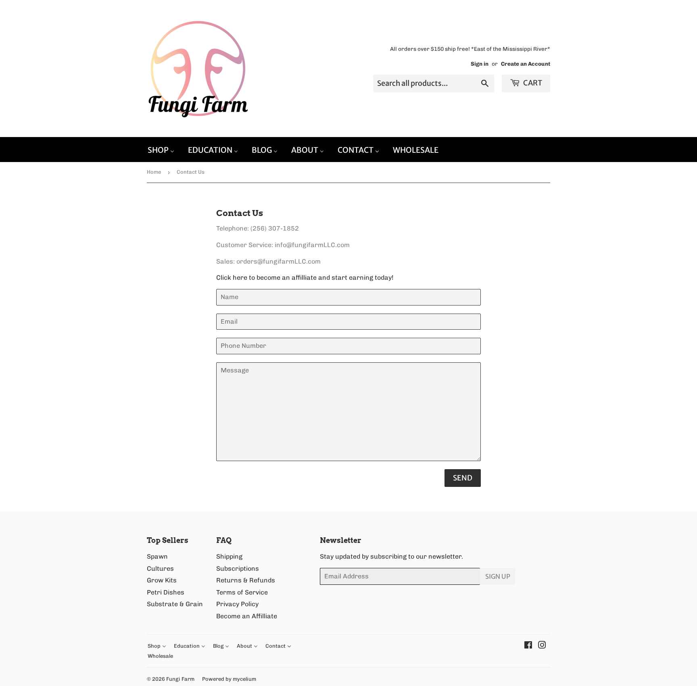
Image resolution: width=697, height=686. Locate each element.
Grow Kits (162, 580)
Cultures (160, 568)
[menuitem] (161, 149)
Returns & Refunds (245, 580)
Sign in (479, 63)
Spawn (157, 556)
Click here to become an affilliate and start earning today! (305, 277)
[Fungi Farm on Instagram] (542, 646)
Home (154, 172)
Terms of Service (242, 592)
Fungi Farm (180, 679)
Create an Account (525, 63)
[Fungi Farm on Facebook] (528, 646)
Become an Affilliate (246, 616)
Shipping (229, 556)
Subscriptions (237, 568)
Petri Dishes (165, 592)
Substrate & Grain (175, 604)
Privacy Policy (237, 604)
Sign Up (497, 576)
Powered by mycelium (229, 679)
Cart (532, 82)
